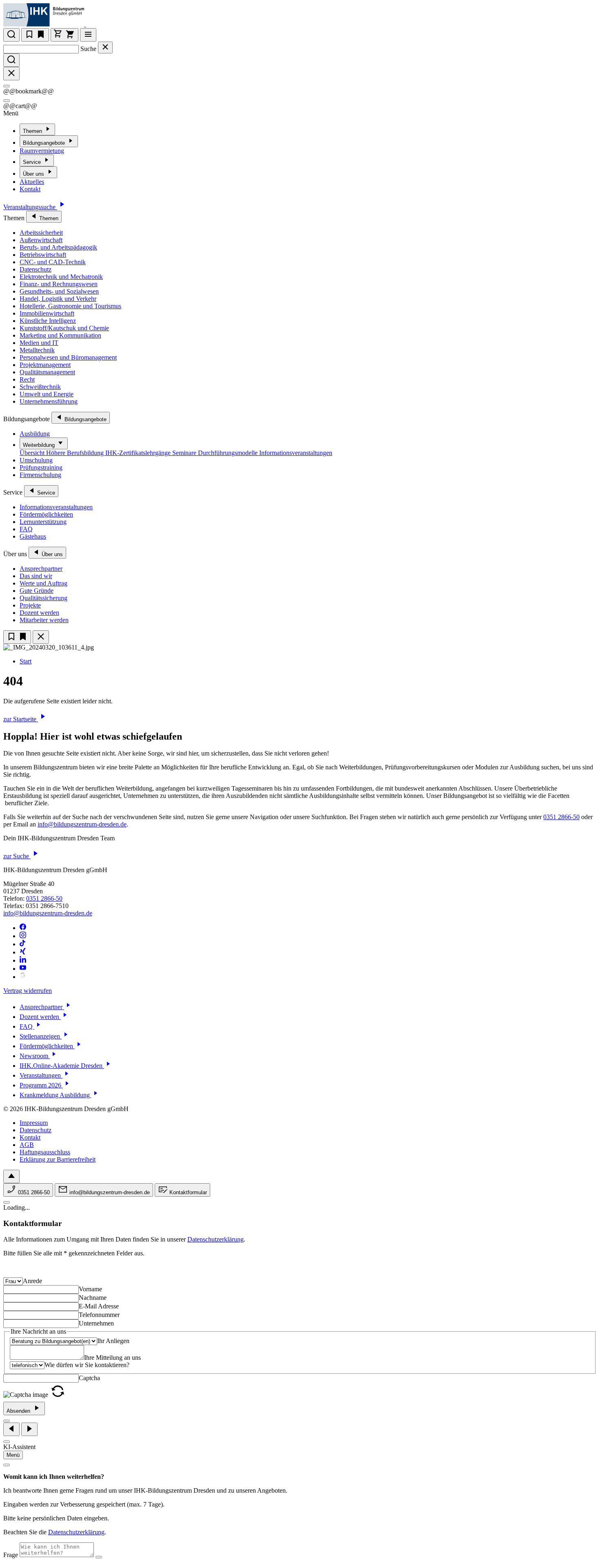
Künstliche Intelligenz (48, 320)
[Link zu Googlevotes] (23, 976)
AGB (27, 1144)
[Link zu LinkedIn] (23, 960)
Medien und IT (39, 342)
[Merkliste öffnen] (35, 35)
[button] (57, 1394)
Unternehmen (96, 1323)
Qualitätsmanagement (47, 372)
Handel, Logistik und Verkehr (58, 298)
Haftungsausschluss (45, 1152)
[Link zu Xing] (23, 952)
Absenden (19, 1411)
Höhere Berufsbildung (75, 452)
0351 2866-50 (561, 816)
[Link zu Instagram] (23, 935)
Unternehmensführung (49, 401)
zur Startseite (20, 719)
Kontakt (30, 189)
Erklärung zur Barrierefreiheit (58, 1159)
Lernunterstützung (43, 521)
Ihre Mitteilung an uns (112, 1357)
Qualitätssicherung (43, 597)
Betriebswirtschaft (43, 254)
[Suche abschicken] (11, 60)
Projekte (30, 605)
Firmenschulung (40, 474)
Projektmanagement (45, 364)
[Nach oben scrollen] (11, 1176)
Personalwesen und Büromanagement (68, 357)
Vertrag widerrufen (27, 990)
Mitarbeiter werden (44, 619)
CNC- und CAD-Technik (53, 261)
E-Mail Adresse (99, 1306)
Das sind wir (36, 575)
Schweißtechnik (40, 386)
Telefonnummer (99, 1314)
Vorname (90, 1289)
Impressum (34, 1122)
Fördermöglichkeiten (46, 514)
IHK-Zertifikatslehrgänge (138, 452)
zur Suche (17, 856)
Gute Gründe (36, 590)
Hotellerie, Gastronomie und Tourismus (70, 306)
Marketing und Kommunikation (60, 335)
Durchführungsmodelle (228, 452)
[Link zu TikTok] (23, 944)
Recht (27, 379)
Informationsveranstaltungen (295, 452)
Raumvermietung (42, 150)
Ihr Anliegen (113, 1340)
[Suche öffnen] (11, 35)
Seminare (185, 452)
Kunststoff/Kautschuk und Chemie (64, 328)
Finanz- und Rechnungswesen (59, 284)
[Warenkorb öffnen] (64, 35)
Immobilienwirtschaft (47, 313)
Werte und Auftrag (43, 583)
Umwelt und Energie (46, 394)
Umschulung (36, 460)
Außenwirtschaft (41, 239)
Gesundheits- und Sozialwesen (59, 291)
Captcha (89, 1377)
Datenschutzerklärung (215, 1239)
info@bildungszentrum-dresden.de (82, 824)
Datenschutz (35, 269)
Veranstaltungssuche (30, 206)
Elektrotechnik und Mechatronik (61, 276)
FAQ (26, 529)
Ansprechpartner (41, 568)
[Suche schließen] (105, 47)
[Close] (6, 86)
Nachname (93, 1297)
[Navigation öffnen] (88, 35)
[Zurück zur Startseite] (90, 24)
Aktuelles (32, 181)
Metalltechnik (37, 350)
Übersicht (33, 452)
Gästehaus (33, 536)
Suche (88, 48)
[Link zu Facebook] (23, 927)
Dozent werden (39, 612)
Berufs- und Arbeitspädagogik (58, 247)
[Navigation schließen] (41, 637)
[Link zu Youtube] (23, 968)
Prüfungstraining (41, 467)
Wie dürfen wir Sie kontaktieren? (86, 1364)
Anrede (32, 1280)
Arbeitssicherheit (41, 232)
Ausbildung (35, 433)
